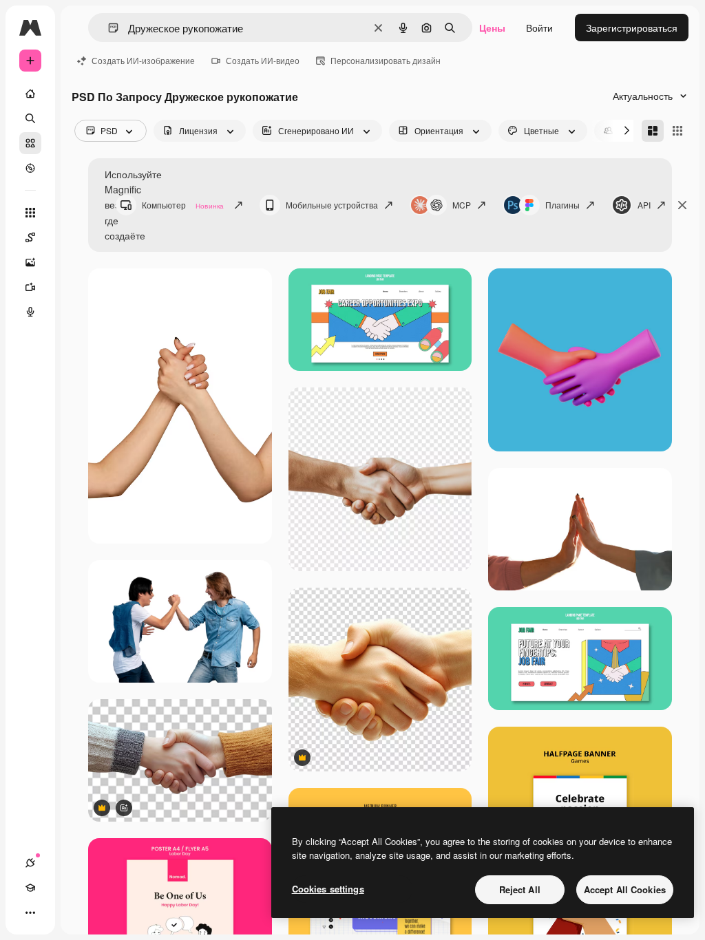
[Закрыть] (682, 205)
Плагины (562, 205)
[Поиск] (30, 118)
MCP (461, 205)
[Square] (677, 131)
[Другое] (30, 912)
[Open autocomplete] (108, 28)
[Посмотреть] (30, 168)
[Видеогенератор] (30, 287)
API (644, 205)
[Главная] (30, 94)
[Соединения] (30, 863)
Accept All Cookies (625, 889)
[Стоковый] (30, 143)
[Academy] (30, 888)
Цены (492, 27)
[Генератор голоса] (30, 312)
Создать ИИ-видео (262, 60)
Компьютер (183, 205)
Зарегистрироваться (631, 27)
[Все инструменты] (30, 213)
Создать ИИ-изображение (143, 60)
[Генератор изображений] (30, 262)
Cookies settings (328, 888)
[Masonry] (653, 131)
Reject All (519, 889)
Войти (539, 27)
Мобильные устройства (332, 205)
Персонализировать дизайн (385, 60)
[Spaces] (30, 237)
